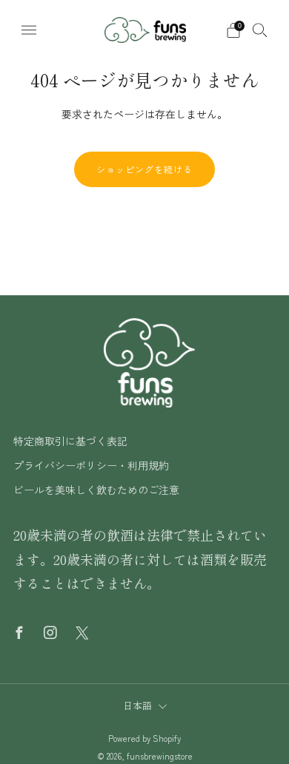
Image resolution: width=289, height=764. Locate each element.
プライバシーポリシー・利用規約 (91, 465)
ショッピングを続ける (144, 169)
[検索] (260, 29)
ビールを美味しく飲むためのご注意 (96, 489)
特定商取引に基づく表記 (70, 440)
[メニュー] (28, 30)
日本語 (137, 705)
